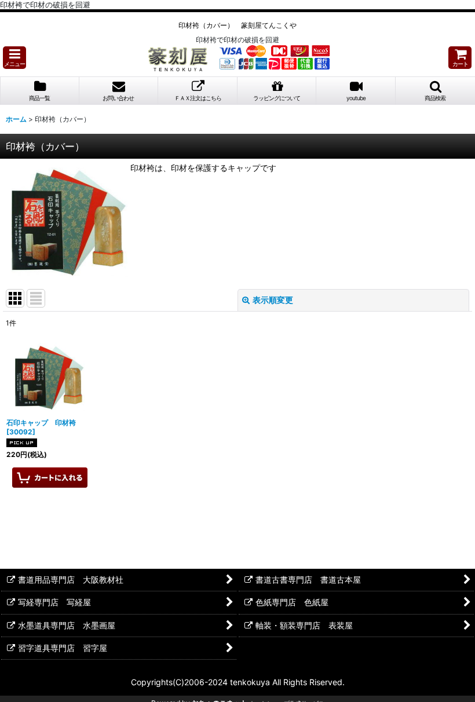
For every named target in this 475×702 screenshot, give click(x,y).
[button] (14, 57)
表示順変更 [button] (273, 300)
